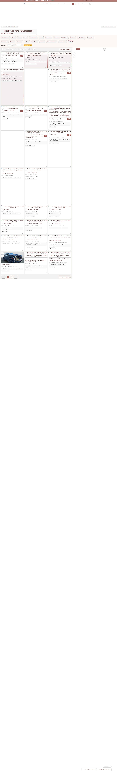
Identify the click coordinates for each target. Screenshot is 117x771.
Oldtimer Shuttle (52, 55)
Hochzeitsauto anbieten (54, 4)
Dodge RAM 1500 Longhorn (8, 239)
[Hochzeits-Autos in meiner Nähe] (74, 56)
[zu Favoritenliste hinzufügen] (2, 53)
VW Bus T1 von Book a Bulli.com (9, 55)
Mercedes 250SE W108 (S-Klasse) (33, 110)
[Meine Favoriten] (73, 4)
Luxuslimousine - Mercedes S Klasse (33, 223)
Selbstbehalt (64, 37)
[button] (3, 277)
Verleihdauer (48, 37)
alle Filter (71, 41)
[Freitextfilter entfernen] (90, 4)
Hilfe (91, 0)
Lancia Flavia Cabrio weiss (55, 240)
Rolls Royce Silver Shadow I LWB (33, 55)
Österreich (18, 45)
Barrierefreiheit (107, 766)
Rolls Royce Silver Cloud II (55, 223)
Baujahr (25, 37)
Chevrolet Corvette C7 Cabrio (32, 239)
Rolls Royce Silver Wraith (55, 209)
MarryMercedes (52, 134)
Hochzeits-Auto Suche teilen (65, 277)
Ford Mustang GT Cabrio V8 (8, 110)
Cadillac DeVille (5, 209)
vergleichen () (104, 769)
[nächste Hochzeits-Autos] (15, 277)
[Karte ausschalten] (104, 49)
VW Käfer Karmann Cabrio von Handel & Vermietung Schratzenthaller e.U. (35, 261)
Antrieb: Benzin (10, 45)
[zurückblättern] (4, 53)
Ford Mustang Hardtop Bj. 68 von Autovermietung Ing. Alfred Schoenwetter (59, 259)
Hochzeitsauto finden (45, 4)
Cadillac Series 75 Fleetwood (31, 209)
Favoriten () (89, 769)
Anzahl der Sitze (33, 37)
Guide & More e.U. (6, 74)
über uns (69, 4)
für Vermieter (63, 4)
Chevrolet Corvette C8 (7, 223)
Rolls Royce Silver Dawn (31, 172)
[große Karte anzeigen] (74, 54)
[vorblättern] (21, 53)
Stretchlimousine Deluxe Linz (55, 118)
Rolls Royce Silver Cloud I (8, 173)
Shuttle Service (82, 37)
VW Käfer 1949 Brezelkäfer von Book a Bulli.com (58, 73)
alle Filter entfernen (28, 45)
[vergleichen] (2, 56)
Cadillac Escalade (6, 264)
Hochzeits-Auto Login (86, 0)
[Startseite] (1, 27)
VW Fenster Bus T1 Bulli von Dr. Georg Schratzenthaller (34, 136)
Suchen (92, 4)
